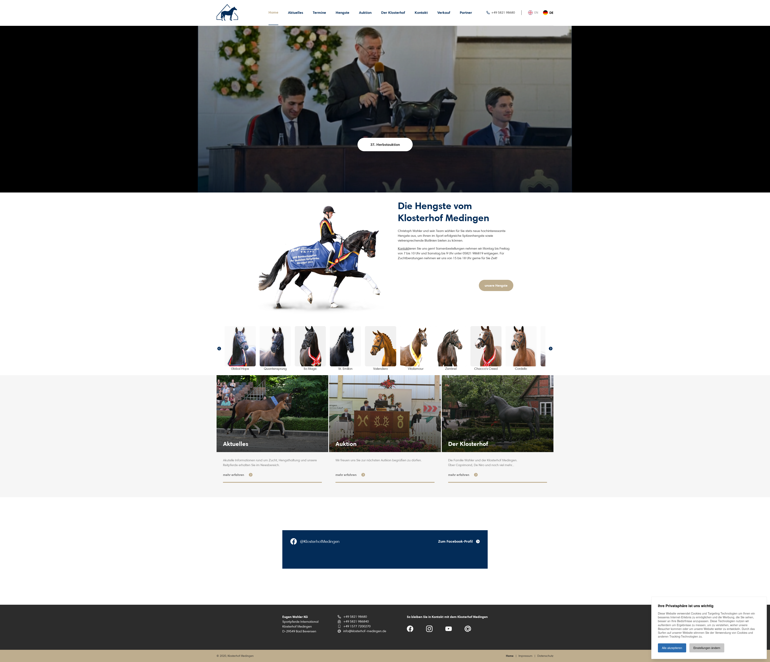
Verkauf (443, 12)
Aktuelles (295, 12)
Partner (466, 12)
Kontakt (421, 12)
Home (273, 12)
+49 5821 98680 (355, 617)
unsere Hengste (496, 285)
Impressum (525, 656)
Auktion (365, 12)
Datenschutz (545, 656)
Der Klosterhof (393, 12)
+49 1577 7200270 (357, 626)
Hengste (342, 12)
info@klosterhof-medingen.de (364, 631)
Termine (319, 12)
